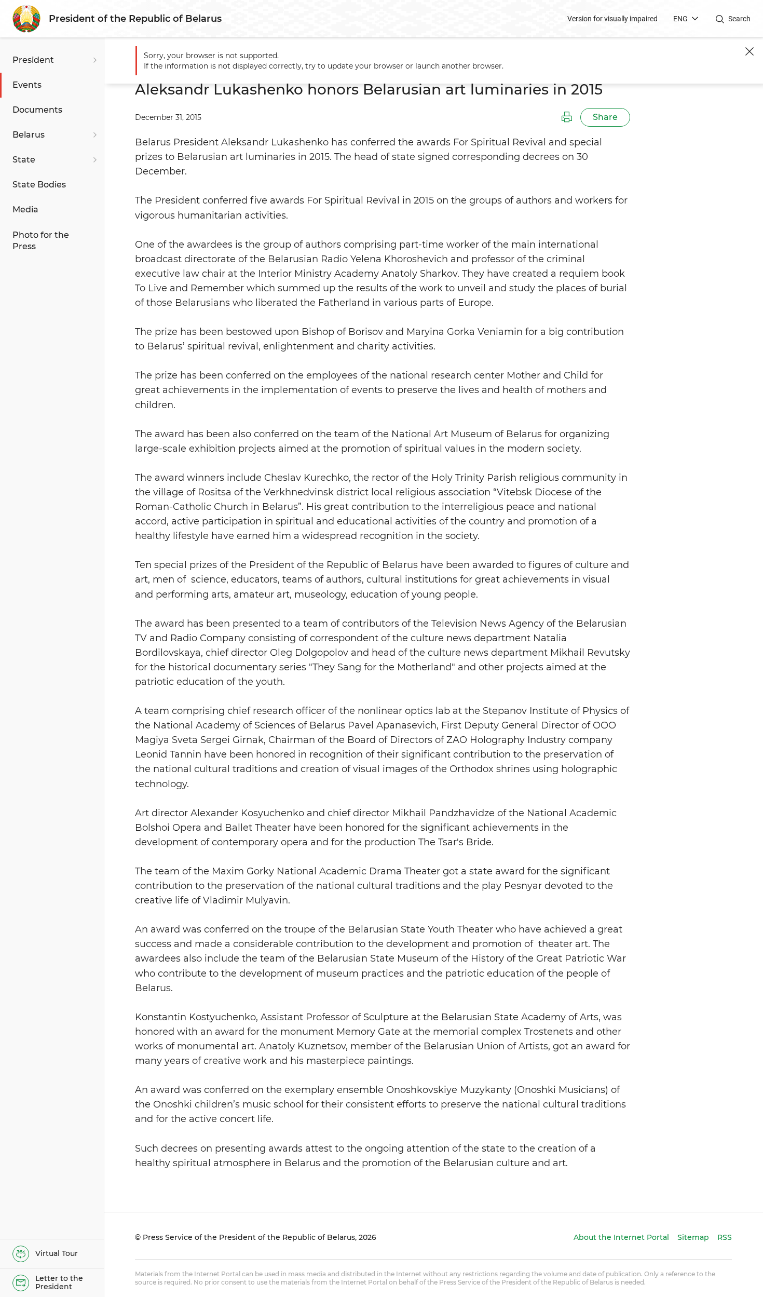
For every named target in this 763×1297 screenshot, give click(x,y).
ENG (680, 19)
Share (605, 117)
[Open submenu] (93, 60)
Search (739, 19)
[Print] (567, 117)
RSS (724, 1237)
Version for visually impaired (612, 19)
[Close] (749, 51)
